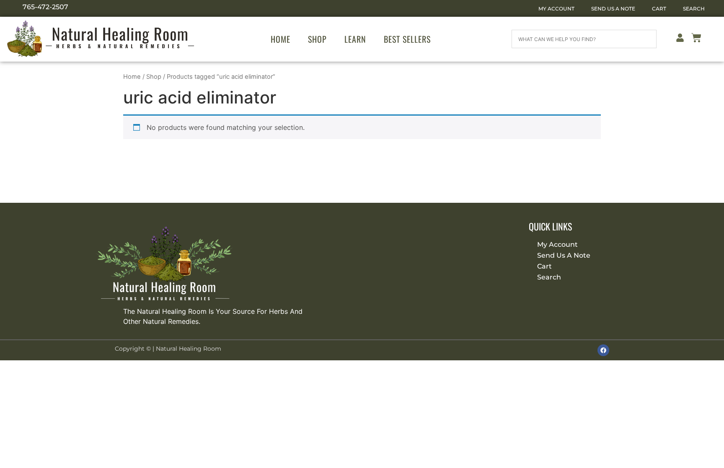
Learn (355, 39)
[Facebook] (603, 350)
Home (280, 39)
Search (694, 8)
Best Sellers (407, 39)
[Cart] (696, 39)
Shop (317, 39)
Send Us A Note (613, 8)
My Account (556, 8)
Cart (659, 8)
